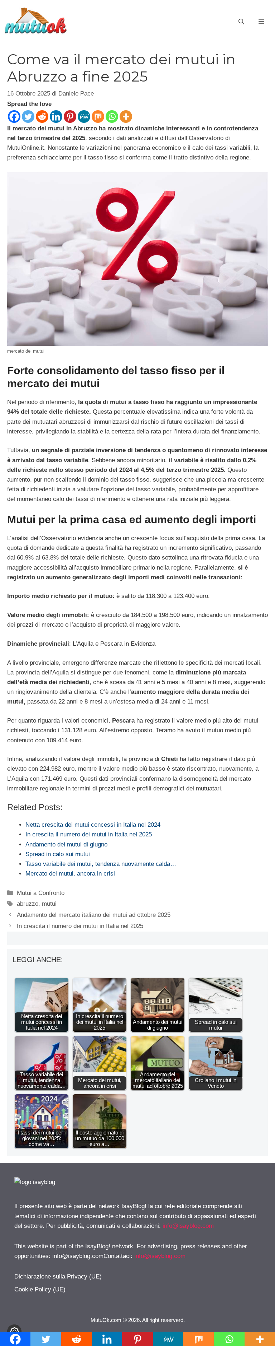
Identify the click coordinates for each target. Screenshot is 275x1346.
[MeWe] (84, 116)
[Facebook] (14, 116)
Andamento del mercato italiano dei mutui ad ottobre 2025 (93, 914)
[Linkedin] (56, 116)
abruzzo (27, 903)
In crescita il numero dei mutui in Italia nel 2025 (80, 926)
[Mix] (98, 116)
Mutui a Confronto (40, 893)
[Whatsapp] (112, 116)
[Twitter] (28, 116)
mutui (49, 903)
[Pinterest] (70, 116)
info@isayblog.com (188, 1225)
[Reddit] (42, 116)
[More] (126, 116)
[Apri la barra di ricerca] (241, 22)
